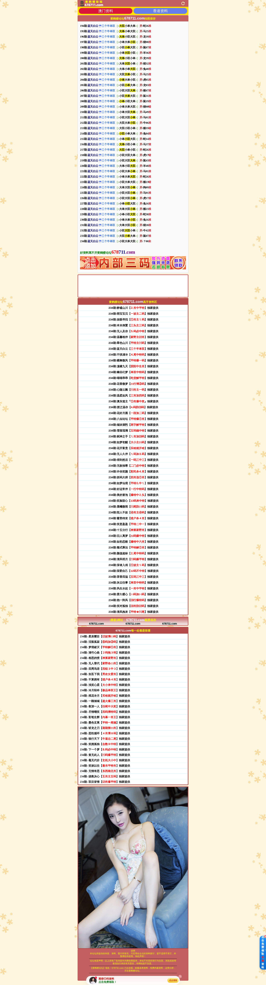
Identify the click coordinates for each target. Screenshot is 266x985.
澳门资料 (105, 11)
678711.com (96, 623)
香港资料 (160, 11)
